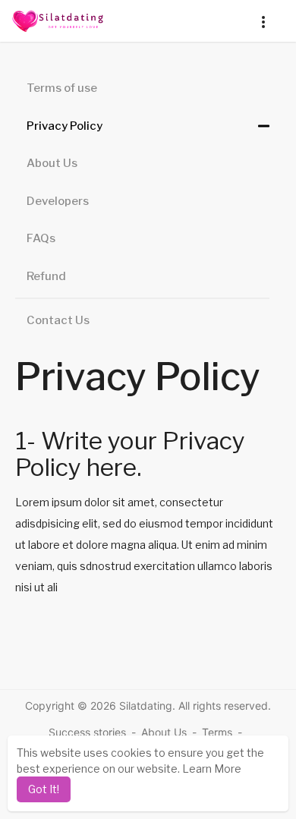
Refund (46, 276)
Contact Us (58, 320)
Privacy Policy (64, 126)
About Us (52, 163)
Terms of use (62, 88)
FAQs (41, 238)
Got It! (43, 789)
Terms (217, 732)
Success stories (87, 732)
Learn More (211, 768)
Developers (58, 201)
